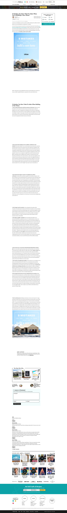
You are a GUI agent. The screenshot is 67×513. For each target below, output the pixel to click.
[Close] (47, 248)
